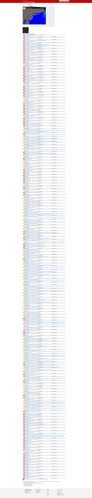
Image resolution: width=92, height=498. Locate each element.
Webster (54, 355)
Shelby (25, 87)
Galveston (48, 408)
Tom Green (41, 217)
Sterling (64, 217)
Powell (28, 41)
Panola (41, 351)
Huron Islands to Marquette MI (34, 316)
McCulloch (27, 217)
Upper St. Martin (55, 290)
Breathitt (32, 41)
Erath (25, 363)
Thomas (25, 167)
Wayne (25, 193)
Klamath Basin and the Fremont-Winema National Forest (31, 134)
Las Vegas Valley (26, 426)
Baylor (25, 223)
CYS (39, 175)
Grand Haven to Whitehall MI (48, 324)
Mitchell (27, 210)
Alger (24, 304)
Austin (37, 408)
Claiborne (51, 355)
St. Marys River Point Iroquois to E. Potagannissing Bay (48, 140)
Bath (39, 47)
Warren (30, 477)
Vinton (29, 70)
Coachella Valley (30, 415)
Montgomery (39, 408)
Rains (25, 366)
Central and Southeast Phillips (33, 256)
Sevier (33, 358)
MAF (37, 209)
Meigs (25, 78)
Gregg (48, 351)
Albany (25, 176)
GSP (42, 66)
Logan (46, 213)
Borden (31, 210)
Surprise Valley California (27, 244)
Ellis (28, 363)
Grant (37, 274)
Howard (29, 210)
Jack (30, 277)
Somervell (33, 363)
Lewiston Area (31, 369)
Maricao (25, 127)
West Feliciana (36, 286)
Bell (43, 366)
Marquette (27, 304)
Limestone (38, 345)
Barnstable (30, 337)
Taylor (37, 217)
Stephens (34, 214)
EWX (37, 401)
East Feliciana (40, 286)
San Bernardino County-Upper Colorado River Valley (38, 423)
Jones (52, 217)
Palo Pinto (48, 363)
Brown (25, 217)
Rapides (27, 290)
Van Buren (28, 328)
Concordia (38, 301)
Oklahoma (51, 213)
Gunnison (27, 170)
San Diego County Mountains (28, 267)
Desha (35, 293)
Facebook (48, 489)
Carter (39, 214)
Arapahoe (28, 101)
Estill (24, 41)
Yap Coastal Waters (26, 387)
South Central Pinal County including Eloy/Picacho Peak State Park (44, 436)
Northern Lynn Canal (26, 348)
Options (32, 6)
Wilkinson (25, 296)
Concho (45, 217)
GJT (39, 169)
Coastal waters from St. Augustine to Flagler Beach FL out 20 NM (32, 124)
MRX (37, 98)
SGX (37, 266)
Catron (25, 184)
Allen (61, 290)
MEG (42, 86)
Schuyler (29, 432)
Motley (35, 264)
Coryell (52, 366)
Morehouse (47, 301)
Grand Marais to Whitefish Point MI (28, 204)
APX (39, 129)
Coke (32, 217)
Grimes (43, 408)
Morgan (36, 47)
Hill (43, 345)
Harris (34, 409)
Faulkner (39, 274)
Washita (28, 213)
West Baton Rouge (47, 286)
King (49, 264)
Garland (43, 274)
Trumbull (30, 199)
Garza (51, 264)
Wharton (33, 408)
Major (30, 213)
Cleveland (56, 213)
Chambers (30, 408)
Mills (50, 366)
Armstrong (27, 107)
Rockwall (40, 363)
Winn (29, 355)
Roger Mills (34, 213)
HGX (37, 407)
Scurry (25, 210)
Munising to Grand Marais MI (37, 204)
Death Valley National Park (27, 423)
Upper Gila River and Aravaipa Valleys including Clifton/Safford (47, 435)
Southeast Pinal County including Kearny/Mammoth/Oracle (31, 435)
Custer (39, 213)
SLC (39, 192)
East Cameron (51, 290)
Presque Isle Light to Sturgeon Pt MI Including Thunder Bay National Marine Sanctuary (35, 149)
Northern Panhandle (26, 369)
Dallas (28, 293)
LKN (42, 37)
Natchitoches (31, 355)
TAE (37, 163)
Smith (50, 351)
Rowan (38, 47)
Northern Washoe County (27, 247)
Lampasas (46, 366)
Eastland (42, 366)
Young (26, 363)
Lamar (38, 366)
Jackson (27, 70)
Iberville (40, 287)
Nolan (62, 217)
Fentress (27, 35)
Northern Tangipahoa (27, 286)
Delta (40, 366)
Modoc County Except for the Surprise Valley (49, 153)
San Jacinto (54, 408)
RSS (47, 495)
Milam (57, 366)
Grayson (36, 366)
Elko (26, 38)
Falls (29, 345)
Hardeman (29, 223)
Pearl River (33, 296)
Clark (26, 293)
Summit (27, 58)
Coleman (58, 217)
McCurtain (25, 390)
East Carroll (41, 301)
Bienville (39, 355)
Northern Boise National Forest (45, 238)
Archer (27, 223)
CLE (37, 63)
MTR (39, 377)
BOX (40, 336)
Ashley (25, 283)
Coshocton (25, 173)
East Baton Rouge (52, 286)
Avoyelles (30, 290)
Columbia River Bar (26, 226)
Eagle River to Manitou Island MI (51, 271)
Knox (38, 223)
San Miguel (25, 187)
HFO (39, 321)
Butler (25, 90)
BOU (42, 60)
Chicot (27, 283)
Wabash (25, 331)
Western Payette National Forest (28, 238)
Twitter (48, 491)
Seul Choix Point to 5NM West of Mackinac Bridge (49, 130)
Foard (31, 223)
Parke (29, 474)
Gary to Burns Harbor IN (36, 313)
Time (29, 6)
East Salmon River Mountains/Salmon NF (29, 232)
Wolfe (26, 41)
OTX (37, 368)
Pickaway (25, 396)
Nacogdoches (38, 351)
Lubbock (42, 264)
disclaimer (64, 2)
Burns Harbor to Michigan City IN (28, 313)
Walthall (31, 296)
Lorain (25, 64)
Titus (58, 351)
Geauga (30, 58)
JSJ (37, 126)
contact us (60, 2)
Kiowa (28, 214)
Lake (27, 259)
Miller (40, 358)
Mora (24, 196)
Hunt (31, 366)
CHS (39, 103)
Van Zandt (27, 366)
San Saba (30, 217)
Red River (42, 355)
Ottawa (37, 328)
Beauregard (33, 290)
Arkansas (28, 274)
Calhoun (44, 293)
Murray (61, 213)
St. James (59, 286)
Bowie (60, 351)
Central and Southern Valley (40, 256)
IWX (39, 306)
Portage (25, 58)
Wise (27, 277)
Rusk (24, 351)
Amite (27, 296)
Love (40, 214)
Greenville (25, 113)
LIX (37, 285)
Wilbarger (34, 223)
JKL (42, 40)
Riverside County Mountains (27, 268)
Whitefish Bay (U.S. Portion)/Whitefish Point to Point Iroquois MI (32, 140)
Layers (24, 6)
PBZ (42, 52)
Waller (32, 409)
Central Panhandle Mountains (37, 369)
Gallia (25, 70)
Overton (25, 35)
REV (38, 243)
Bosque (34, 345)
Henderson (30, 451)
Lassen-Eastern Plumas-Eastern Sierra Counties (30, 250)
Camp (28, 352)
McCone (25, 256)
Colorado (64, 408)
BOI (38, 237)
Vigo (27, 471)
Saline (45, 274)
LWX (42, 80)
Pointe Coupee (32, 286)
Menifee (34, 47)
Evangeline (36, 290)
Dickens (25, 264)
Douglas (25, 101)
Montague (25, 345)
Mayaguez (27, 127)
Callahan (39, 217)
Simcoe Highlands (26, 235)
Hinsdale (30, 170)
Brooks (29, 167)
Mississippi (28, 96)
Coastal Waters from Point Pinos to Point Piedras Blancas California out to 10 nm (53, 378)
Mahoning (27, 199)
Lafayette (59, 290)
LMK (42, 49)
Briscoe (29, 264)
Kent (37, 264)
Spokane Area (31, 372)
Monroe (31, 50)
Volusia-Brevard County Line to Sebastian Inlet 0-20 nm (31, 44)
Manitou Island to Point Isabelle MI (42, 271)
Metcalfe (29, 50)
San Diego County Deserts (35, 415)
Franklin (30, 301)
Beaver (30, 90)
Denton (25, 277)
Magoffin (31, 47)
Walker (25, 408)
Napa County (25, 415)
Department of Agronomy (28, 492)
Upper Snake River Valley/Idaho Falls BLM (50, 232)
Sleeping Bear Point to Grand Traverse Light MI (39, 131)
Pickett (31, 35)
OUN (37, 212)
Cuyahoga (32, 58)
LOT (40, 309)
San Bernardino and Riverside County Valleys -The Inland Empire (49, 267)
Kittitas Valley (26, 156)
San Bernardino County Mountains (36, 267)
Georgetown (25, 84)
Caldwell (25, 355)
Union (47, 355)
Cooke (28, 345)
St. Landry (39, 290)
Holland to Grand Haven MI (27, 324)
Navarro (25, 451)
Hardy (25, 81)
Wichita (36, 223)
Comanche (31, 214)
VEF (39, 420)
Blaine (41, 213)
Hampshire (27, 81)
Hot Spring (33, 274)
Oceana (33, 328)
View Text (34, 37)
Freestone (45, 345)
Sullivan (25, 457)
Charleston (31, 104)
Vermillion (27, 474)
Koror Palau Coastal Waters (27, 399)
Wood (56, 351)
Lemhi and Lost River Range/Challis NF (40, 232)
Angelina (33, 351)
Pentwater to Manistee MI (41, 324)
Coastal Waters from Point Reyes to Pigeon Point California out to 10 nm (33, 378)
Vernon (25, 290)
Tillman (42, 214)
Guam (25, 342)
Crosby (46, 264)
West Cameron (47, 290)
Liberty (30, 409)
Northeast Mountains (26, 372)
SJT (37, 216)
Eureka (25, 38)
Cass (26, 352)
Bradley (40, 293)
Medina (27, 64)
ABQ (39, 178)
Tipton (27, 87)
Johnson (29, 47)
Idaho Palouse (43, 369)
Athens (29, 78)
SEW (38, 318)
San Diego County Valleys (61, 267)
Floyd (47, 264)
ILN (37, 395)
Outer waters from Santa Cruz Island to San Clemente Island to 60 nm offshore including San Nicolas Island (37, 404)
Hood (35, 363)
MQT (39, 137)
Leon (27, 164)
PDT (37, 155)
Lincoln (33, 293)
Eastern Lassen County (34, 244)
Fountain (25, 477)
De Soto (45, 355)
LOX (39, 201)
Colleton (31, 116)
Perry (41, 274)
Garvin (59, 213)
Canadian (48, 213)
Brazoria (59, 408)
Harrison (46, 351)
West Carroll (44, 301)
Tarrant (44, 363)
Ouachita (37, 293)
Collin (28, 277)
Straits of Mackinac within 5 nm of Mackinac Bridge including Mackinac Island (34, 143)
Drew (41, 293)
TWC (40, 434)
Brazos (35, 408)
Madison (28, 301)
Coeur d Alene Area (48, 369)
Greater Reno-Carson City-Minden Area (29, 253)
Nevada (44, 358)
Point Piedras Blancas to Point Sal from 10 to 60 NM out (31, 393)
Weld (24, 61)
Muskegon (25, 328)
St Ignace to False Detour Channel (28, 146)
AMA (42, 118)
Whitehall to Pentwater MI (34, 324)
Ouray (25, 170)
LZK (37, 273)
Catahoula (33, 301)
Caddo (63, 213)
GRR (40, 327)
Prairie (35, 274)
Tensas (35, 301)
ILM (37, 83)
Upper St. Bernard (28, 287)
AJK (39, 347)
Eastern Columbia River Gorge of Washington (35, 235)
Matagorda (51, 408)
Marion (52, 351)
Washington (37, 287)
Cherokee (44, 351)
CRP (37, 220)
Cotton (47, 214)
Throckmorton (50, 217)
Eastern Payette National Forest (37, 238)
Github (48, 492)
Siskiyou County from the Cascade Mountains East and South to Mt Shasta (33, 153)
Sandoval (25, 190)
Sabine (27, 351)
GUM (39, 339)
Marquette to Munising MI (27, 316)
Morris (30, 352)
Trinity (35, 409)
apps (68, 2)
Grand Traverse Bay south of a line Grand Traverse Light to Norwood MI (33, 130)
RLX (42, 69)
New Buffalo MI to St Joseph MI (28, 307)
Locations (26, 6)
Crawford (25, 454)
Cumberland (25, 50)
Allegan (35, 328)
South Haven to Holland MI (56, 324)
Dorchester (25, 104)
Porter (25, 310)
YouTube (48, 494)
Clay (29, 35)
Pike (24, 293)
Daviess (28, 418)
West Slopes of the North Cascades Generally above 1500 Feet (32, 319)
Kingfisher (43, 213)
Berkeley (28, 104)
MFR (38, 133)
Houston (25, 409)
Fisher (60, 217)
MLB (37, 43)
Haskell (47, 217)
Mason (31, 328)
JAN (37, 279)
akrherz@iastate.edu (38, 492)
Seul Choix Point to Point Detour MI (28, 229)
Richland (25, 301)
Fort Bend (27, 408)
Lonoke (30, 274)
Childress (33, 264)
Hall (31, 264)
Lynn (44, 264)
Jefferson (30, 101)
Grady (27, 167)
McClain (54, 213)
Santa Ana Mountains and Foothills (36, 268)
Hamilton (49, 366)
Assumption (56, 286)
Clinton (25, 93)
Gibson (25, 412)
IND (37, 330)
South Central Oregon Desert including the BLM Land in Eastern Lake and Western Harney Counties (51, 134)
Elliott (26, 47)
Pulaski (48, 274)
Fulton (25, 448)
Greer (26, 214)
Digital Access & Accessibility (60, 494)
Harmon (49, 214)
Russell (27, 93)
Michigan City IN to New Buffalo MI (36, 307)
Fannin (34, 366)
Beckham (25, 213)
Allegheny (27, 90)
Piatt (24, 445)
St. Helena (43, 286)
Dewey (37, 213)
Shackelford (55, 217)
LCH (37, 289)
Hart (24, 73)
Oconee (25, 67)
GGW (39, 255)
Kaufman (37, 363)
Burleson (28, 409)
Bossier (56, 355)
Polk (57, 408)
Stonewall (39, 264)
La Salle (63, 355)
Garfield (32, 213)
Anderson (27, 67)
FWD (37, 276)
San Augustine (30, 351)
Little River (37, 358)
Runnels (35, 217)
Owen (27, 439)
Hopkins (30, 366)
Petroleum (45, 256)
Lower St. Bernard (33, 287)
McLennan (41, 345)
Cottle (27, 264)
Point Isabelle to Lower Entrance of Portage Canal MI (31, 271)
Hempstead (30, 358)
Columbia (27, 358)
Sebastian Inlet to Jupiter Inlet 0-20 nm (43, 44)
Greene (29, 429)
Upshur (54, 351)
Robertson (31, 345)
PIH (38, 231)
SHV (37, 350)
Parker (46, 363)
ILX (37, 431)
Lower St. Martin (43, 290)
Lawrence (28, 331)
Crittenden (25, 96)
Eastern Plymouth (26, 337)
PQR (39, 225)
